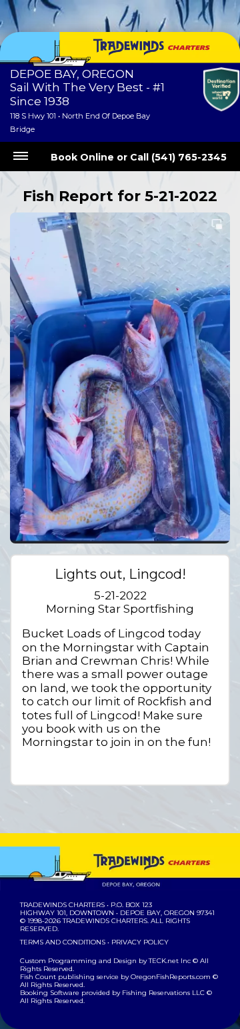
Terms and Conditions (62, 942)
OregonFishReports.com (171, 976)
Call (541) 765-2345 (178, 157)
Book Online (82, 157)
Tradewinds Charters (62, 904)
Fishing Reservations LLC (163, 992)
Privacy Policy (140, 942)
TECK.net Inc (170, 960)
